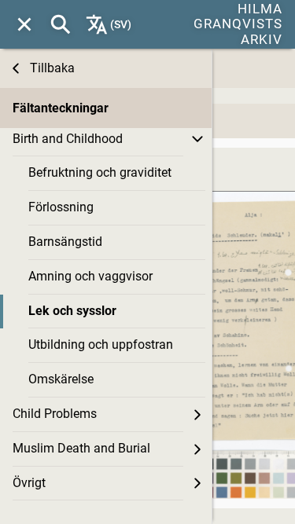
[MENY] (24, 24)
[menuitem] (24, 24)
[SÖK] (60, 24)
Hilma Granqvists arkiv (238, 23)
